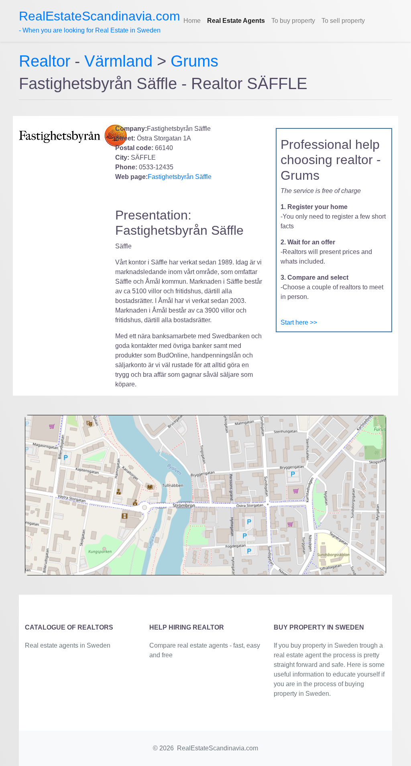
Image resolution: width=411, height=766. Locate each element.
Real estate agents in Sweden (67, 645)
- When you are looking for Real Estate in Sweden (99, 21)
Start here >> (299, 322)
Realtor (47, 61)
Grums (194, 61)
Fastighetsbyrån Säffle (180, 176)
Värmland (118, 61)
